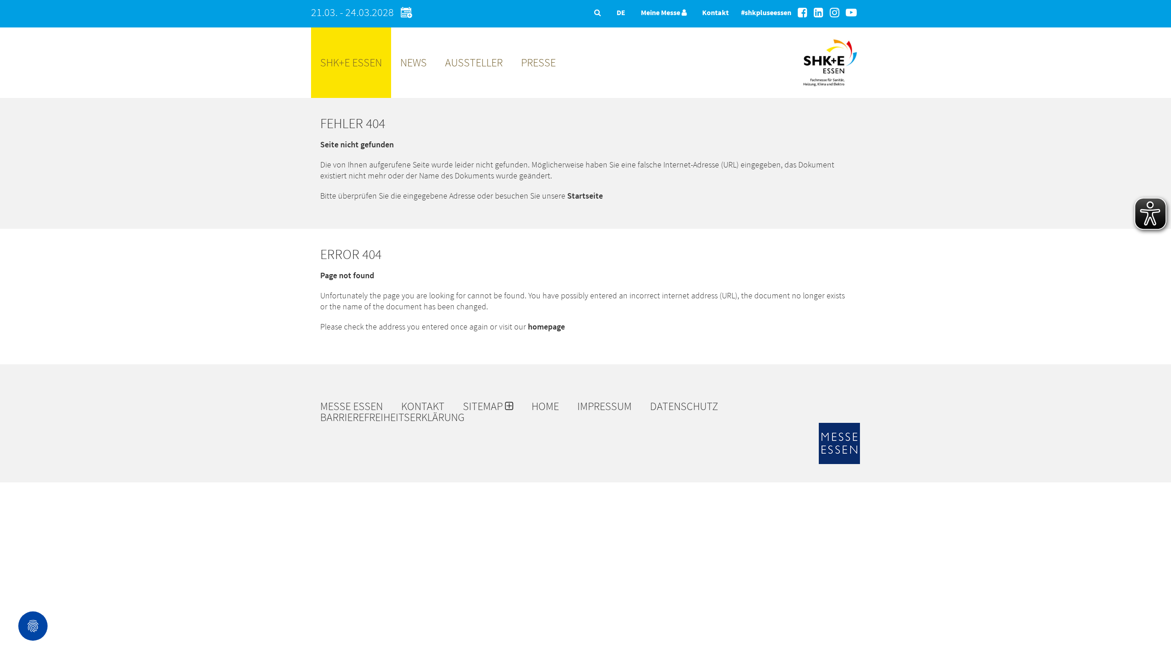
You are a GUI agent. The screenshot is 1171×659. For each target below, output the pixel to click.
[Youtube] (851, 12)
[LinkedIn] (818, 12)
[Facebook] (802, 12)
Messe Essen (351, 406)
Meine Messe (661, 12)
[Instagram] (834, 12)
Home (545, 406)
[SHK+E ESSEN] (829, 89)
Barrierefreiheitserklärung (392, 417)
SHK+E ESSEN (351, 62)
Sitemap (484, 406)
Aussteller (474, 62)
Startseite (585, 195)
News (413, 62)
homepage (546, 326)
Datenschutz (684, 406)
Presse (538, 62)
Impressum (604, 406)
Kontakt (715, 12)
